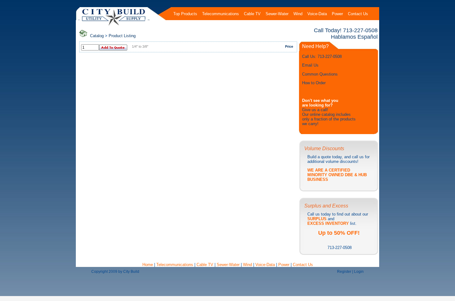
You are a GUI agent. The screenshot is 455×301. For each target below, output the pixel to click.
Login (359, 271)
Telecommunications (174, 264)
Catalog (97, 35)
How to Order (314, 83)
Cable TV (205, 264)
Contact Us (303, 264)
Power (284, 264)
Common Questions (320, 74)
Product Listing (122, 35)
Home (148, 264)
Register (344, 271)
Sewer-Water (228, 264)
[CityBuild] (113, 25)
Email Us (310, 65)
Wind (248, 264)
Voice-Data (265, 264)
